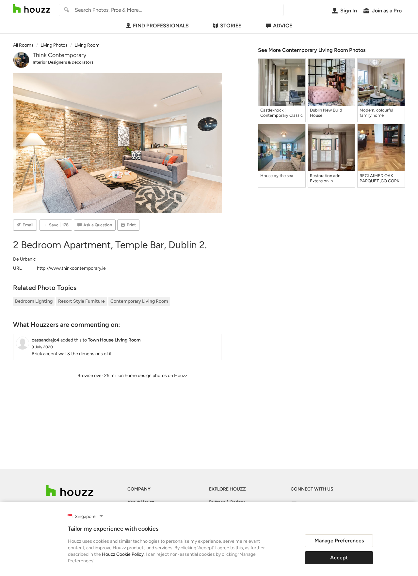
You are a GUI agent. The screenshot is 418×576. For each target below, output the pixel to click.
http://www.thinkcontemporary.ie (71, 268)
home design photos (146, 375)
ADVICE (282, 26)
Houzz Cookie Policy (123, 554)
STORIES (231, 26)
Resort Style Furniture (81, 301)
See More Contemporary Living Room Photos (311, 50)
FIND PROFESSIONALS (161, 26)
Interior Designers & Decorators (63, 62)
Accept (339, 557)
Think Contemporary (59, 55)
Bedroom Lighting (34, 301)
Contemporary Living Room (139, 301)
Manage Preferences (339, 541)
